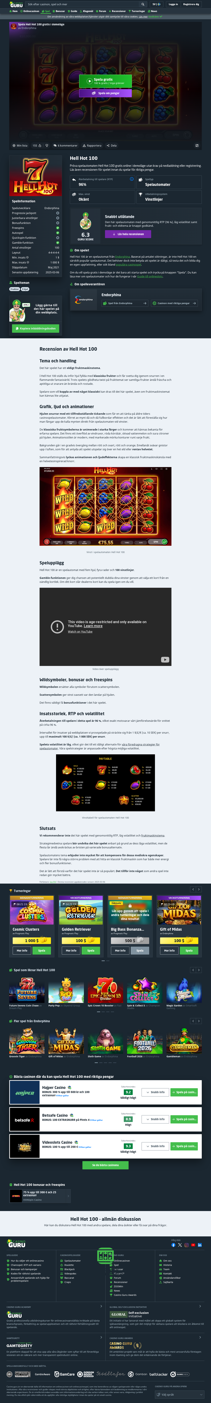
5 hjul (25, 289)
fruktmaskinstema (152, 835)
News (154, 11)
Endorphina (122, 256)
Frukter (15, 289)
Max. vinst (84, 194)
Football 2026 (143, 1056)
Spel (47, 11)
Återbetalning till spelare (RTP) (96, 179)
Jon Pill (53, 881)
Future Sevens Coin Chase (25, 1007)
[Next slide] (199, 889)
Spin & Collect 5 (143, 1007)
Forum (102, 11)
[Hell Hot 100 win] (105, 508)
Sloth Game (103, 1056)
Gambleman (181, 1056)
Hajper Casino (54, 1087)
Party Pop (64, 1005)
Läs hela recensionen (131, 234)
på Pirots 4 (71, 1120)
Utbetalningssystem (156, 194)
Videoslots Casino (57, 1142)
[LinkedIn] (200, 1245)
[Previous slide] (193, 889)
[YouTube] (193, 1245)
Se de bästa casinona (105, 1165)
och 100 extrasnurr (66, 1093)
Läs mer (143, 16)
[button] (112, 145)
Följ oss (176, 1240)
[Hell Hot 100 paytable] (105, 784)
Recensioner (119, 11)
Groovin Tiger (25, 1056)
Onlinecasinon (31, 11)
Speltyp (149, 179)
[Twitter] (180, 1245)
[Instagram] (187, 1245)
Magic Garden (181, 1007)
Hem (15, 11)
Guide (74, 11)
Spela (41, 950)
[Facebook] (173, 1245)
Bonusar (60, 11)
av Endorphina (27, 28)
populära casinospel (128, 264)
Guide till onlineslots (150, 276)
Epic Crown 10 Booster (104, 1005)
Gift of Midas (64, 1056)
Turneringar (138, 11)
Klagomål (88, 11)
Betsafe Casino (55, 1115)
